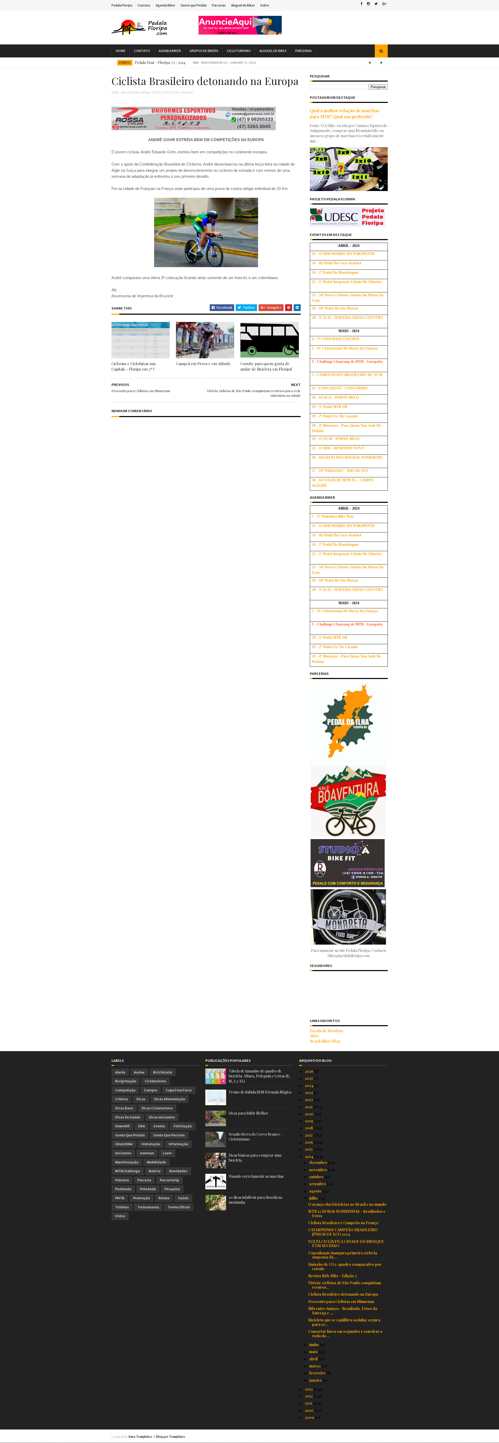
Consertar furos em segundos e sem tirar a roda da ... (345, 1333)
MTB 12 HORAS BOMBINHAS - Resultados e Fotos (346, 1213)
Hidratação (150, 1144)
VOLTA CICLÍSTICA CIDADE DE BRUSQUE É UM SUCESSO (346, 1243)
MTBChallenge (127, 1171)
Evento (124, 62)
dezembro (318, 1162)
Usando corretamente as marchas (256, 1176)
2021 (309, 1106)
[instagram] (368, 4)
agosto (315, 1191)
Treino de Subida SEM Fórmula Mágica (260, 1092)
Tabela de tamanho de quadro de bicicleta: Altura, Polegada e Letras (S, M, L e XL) (259, 1076)
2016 (309, 1142)
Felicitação (183, 1126)
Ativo (314, 1035)
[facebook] (361, 4)
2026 (309, 1071)
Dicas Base (124, 1108)
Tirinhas (122, 1207)
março (315, 1365)
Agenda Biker (165, 5)
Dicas (141, 1099)
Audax (139, 1072)
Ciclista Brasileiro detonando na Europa (343, 1294)
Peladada (148, 1189)
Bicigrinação (125, 1081)
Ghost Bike (124, 1144)
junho (314, 1344)
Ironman (147, 1153)
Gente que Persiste (169, 1135)
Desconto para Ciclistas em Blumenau (341, 1301)
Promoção (141, 1198)
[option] (250, 62)
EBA (141, 1126)
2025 (309, 1078)
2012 (309, 1396)
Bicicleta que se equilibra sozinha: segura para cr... (344, 1322)
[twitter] (376, 4)
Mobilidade (156, 1162)
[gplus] (384, 4)
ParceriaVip (169, 1180)
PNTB (119, 1198)
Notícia (187, 92)
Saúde (183, 1198)
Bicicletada (162, 1072)
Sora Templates (140, 1436)
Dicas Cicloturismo (157, 1108)
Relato (164, 1198)
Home (121, 51)
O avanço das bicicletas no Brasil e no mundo (347, 1204)
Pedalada (123, 1189)
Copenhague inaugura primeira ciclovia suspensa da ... (342, 1255)
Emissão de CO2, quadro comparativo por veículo (345, 1266)
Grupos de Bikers (203, 51)
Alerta (120, 1072)
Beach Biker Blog (325, 1041)
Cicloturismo (239, 51)
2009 (310, 1417)
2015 (309, 1149)
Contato (143, 5)
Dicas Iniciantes (162, 1117)
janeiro (316, 1380)
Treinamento (148, 1207)
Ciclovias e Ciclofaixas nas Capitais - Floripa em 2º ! (133, 366)
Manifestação (126, 1162)
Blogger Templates (170, 1436)
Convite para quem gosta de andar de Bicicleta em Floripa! (266, 366)
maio (314, 1351)
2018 (309, 1127)
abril (313, 1358)
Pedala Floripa (121, 5)
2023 (309, 1092)
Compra (150, 1090)
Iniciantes (123, 1153)
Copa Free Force (179, 1090)
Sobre (264, 5)
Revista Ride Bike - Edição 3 (332, 1275)
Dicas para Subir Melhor (248, 1113)
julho (314, 1198)
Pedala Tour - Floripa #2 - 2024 (160, 62)
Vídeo (120, 1216)
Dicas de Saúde (127, 1117)
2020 (309, 1113)
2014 (309, 1156)
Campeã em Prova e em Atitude (203, 363)
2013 (309, 1389)
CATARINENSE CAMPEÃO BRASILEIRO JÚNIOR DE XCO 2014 (343, 1232)
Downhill (122, 1126)
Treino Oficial (179, 1207)
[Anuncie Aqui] (240, 33)
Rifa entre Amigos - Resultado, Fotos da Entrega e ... (342, 1310)
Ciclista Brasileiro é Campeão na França (343, 1222)
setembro (318, 1183)
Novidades (178, 1171)
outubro (316, 1176)
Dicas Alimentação (169, 1099)
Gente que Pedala (194, 5)
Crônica (121, 1099)
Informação (178, 1144)
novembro (318, 1169)
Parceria (144, 1180)
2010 (309, 1410)
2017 (309, 1135)
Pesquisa (172, 1189)
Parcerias (219, 5)
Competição (125, 1090)
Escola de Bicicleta (326, 1030)
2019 (309, 1120)
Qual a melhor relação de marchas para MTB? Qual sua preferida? (344, 113)
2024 (309, 1085)
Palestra (122, 1180)
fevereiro (317, 1372)
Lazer (167, 1153)
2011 (309, 1403)
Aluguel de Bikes (243, 5)
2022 (309, 1099)
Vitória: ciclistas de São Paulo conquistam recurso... (344, 1285)
